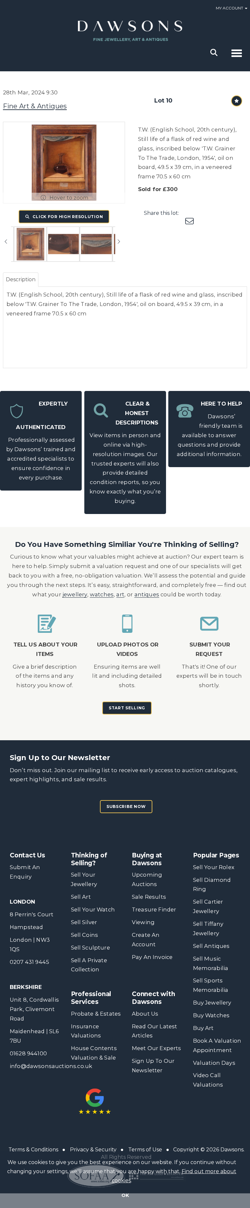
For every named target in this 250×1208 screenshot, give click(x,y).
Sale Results (149, 897)
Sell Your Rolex (213, 867)
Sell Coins (84, 935)
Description (20, 279)
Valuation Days (214, 1063)
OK (125, 1195)
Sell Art (81, 897)
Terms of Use (145, 1149)
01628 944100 (28, 1053)
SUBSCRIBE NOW (126, 806)
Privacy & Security (93, 1149)
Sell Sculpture (90, 947)
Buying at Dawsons (147, 859)
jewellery (74, 594)
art (120, 594)
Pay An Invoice (152, 957)
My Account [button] (230, 8)
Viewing (143, 922)
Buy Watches (211, 1015)
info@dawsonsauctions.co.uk (51, 1066)
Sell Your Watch (93, 909)
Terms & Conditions (33, 1149)
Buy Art (203, 1028)
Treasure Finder (154, 909)
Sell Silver (84, 922)
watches (102, 594)
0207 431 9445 (29, 962)
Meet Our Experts (156, 1048)
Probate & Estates (96, 1013)
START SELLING (127, 707)
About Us (145, 1013)
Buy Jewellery (212, 1002)
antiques (146, 594)
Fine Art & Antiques (35, 106)
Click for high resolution (67, 216)
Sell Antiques (211, 946)
